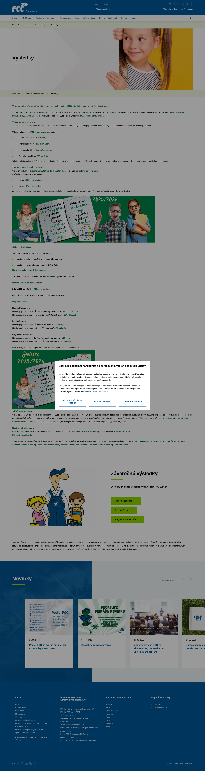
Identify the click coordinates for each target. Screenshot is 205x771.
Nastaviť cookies (102, 401)
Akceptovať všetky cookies (72, 401)
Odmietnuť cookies (132, 401)
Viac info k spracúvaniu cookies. (97, 392)
